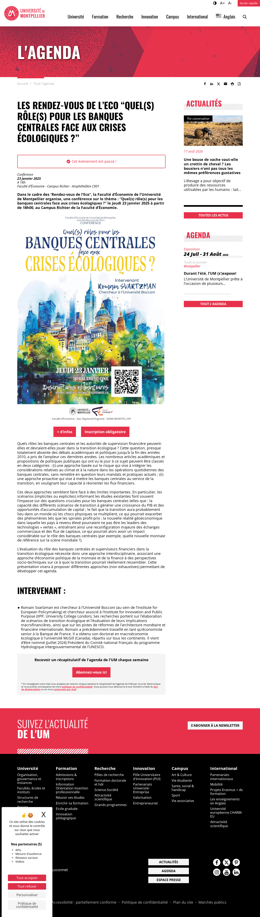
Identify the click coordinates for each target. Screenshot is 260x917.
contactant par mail (65, 689)
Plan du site (183, 902)
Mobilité (216, 784)
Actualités (168, 862)
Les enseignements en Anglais (225, 801)
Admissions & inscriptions (66, 777)
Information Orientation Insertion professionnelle (72, 788)
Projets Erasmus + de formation (226, 792)
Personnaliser (27, 895)
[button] (225, 83)
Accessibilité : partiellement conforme (84, 902)
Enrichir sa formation (72, 803)
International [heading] (223, 768)
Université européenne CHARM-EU (226, 812)
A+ (223, 3)
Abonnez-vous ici (91, 672)
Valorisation (142, 797)
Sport (176, 795)
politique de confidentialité (77, 686)
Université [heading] (27, 768)
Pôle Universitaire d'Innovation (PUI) (146, 777)
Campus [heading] (180, 768)
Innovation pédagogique (66, 816)
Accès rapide (249, 3)
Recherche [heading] (105, 768)
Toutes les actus (213, 215)
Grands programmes (110, 805)
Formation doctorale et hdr (110, 782)
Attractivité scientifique (103, 797)
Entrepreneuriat (145, 803)
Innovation (149, 16)
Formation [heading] (66, 768)
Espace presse (169, 880)
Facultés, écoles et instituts (31, 790)
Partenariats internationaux (221, 777)
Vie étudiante (182, 780)
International (197, 16)
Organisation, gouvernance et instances (29, 779)
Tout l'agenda (213, 304)
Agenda (169, 871)
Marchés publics (212, 902)
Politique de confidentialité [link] (27, 905)
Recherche (124, 16)
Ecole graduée (67, 808)
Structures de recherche (27, 799)
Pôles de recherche (109, 775)
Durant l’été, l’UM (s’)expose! (210, 273)
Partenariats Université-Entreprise (142, 788)
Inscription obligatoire (105, 431)
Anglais (229, 16)
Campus (172, 16)
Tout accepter (27, 878)
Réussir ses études (70, 797)
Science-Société (106, 790)
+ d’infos (64, 431)
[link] (204, 83)
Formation (100, 16)
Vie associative (183, 801)
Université (76, 16)
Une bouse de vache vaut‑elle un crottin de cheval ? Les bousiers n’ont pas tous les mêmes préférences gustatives (212, 166)
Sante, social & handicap (183, 788)
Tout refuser (27, 886)
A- (230, 3)
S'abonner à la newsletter (215, 725)
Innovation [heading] (144, 768)
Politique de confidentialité (145, 902)
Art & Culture (182, 775)
